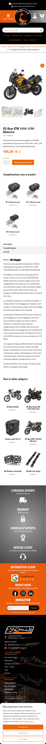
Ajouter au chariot (23, 162)
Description (7, 244)
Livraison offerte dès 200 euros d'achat (24, 3)
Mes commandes (10, 686)
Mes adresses (9, 689)
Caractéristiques (9, 248)
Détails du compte (11, 692)
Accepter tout (23, 727)
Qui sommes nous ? (11, 657)
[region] (23, 723)
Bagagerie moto (25, 46)
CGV (6, 702)
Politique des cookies (26, 721)
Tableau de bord (10, 683)
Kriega (11, 667)
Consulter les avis (27, 576)
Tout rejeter (23, 739)
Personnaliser (23, 733)
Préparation (17, 35)
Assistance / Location (33, 35)
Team (25, 40)
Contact (33, 40)
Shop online (12, 46)
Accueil (7, 35)
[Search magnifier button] (41, 29)
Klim (6, 667)
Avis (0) (6, 252)
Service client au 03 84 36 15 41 (24, 6)
